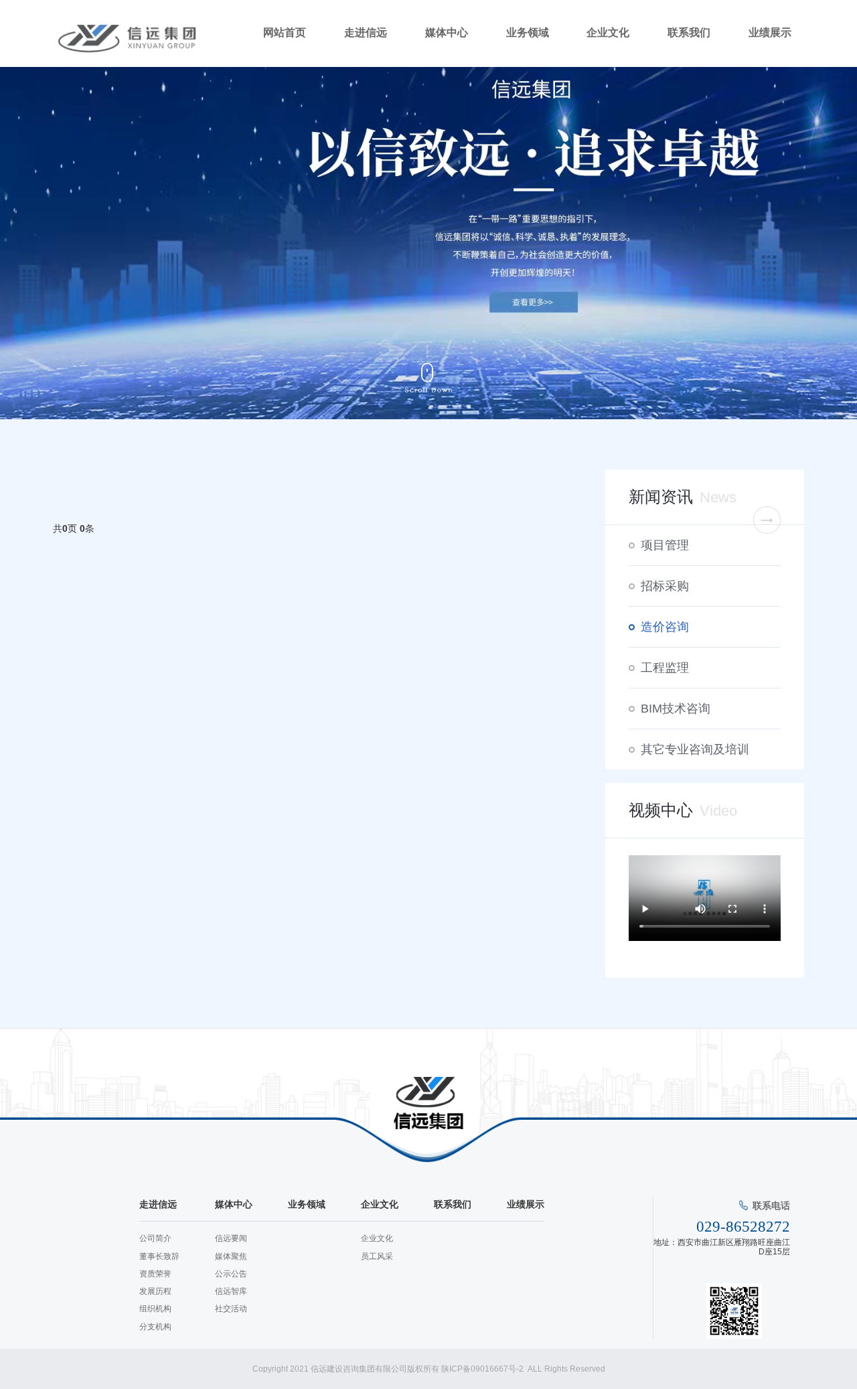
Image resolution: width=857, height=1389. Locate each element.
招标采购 (665, 586)
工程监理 (665, 667)
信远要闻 (231, 1238)
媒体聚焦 (231, 1256)
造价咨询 (665, 627)
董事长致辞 (159, 1256)
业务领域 (527, 32)
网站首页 (284, 32)
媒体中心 (446, 32)
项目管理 (665, 545)
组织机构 (155, 1308)
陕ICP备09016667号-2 (483, 1369)
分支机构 (155, 1326)
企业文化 (608, 32)
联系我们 (689, 32)
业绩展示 (770, 32)
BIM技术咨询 (675, 708)
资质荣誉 (155, 1273)
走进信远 (365, 32)
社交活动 (231, 1308)
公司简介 (155, 1238)
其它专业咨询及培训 (695, 749)
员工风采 (377, 1256)
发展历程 (155, 1291)
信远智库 (231, 1291)
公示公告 (231, 1273)
